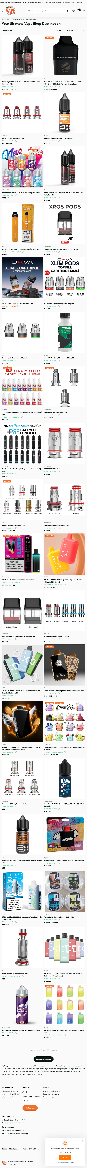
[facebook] (26, 1092)
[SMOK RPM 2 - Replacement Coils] (64, 499)
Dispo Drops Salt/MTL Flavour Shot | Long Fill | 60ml (21, 193)
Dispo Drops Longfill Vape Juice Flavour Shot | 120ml (21, 1030)
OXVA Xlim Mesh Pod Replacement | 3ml (59, 303)
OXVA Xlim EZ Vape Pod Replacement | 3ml (17, 303)
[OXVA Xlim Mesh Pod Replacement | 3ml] (64, 277)
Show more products (43, 1059)
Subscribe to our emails (31, 1096)
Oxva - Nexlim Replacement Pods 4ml (15, 358)
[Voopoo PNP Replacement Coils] (22, 499)
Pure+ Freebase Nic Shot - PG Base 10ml (58, 138)
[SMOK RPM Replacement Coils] (22, 112)
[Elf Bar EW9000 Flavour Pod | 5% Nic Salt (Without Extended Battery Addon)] (64, 947)
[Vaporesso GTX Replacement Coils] (22, 778)
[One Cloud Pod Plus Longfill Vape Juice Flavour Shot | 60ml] (22, 443)
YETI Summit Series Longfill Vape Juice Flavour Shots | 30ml (22, 413)
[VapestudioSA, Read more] (73, 10)
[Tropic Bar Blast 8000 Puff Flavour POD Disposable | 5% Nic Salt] (64, 721)
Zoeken (67, 10)
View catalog (3, 11)
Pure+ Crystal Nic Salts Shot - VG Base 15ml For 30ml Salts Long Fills (63, 194)
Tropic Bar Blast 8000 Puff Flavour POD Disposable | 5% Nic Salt (64, 748)
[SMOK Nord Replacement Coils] (64, 386)
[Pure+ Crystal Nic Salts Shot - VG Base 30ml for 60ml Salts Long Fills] (22, 56)
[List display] (60, 30)
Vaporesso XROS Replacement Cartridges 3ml (61, 249)
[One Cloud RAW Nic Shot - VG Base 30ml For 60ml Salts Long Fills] (64, 778)
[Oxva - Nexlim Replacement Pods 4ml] (22, 332)
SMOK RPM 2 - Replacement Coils (56, 525)
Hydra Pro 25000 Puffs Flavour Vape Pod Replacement (64, 860)
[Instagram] (23, 1092)
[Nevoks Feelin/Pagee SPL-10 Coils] (64, 610)
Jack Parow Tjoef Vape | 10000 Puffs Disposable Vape (64, 691)
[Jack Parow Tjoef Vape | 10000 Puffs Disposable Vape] (64, 665)
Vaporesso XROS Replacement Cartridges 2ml (18, 636)
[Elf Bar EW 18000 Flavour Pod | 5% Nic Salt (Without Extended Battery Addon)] (22, 665)
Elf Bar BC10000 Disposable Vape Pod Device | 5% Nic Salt (64, 1031)
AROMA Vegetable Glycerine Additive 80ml (60, 358)
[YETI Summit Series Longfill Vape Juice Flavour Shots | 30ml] (22, 386)
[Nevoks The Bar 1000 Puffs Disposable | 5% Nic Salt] (22, 223)
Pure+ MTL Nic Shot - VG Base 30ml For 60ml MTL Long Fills (22, 862)
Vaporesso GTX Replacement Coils (14, 804)
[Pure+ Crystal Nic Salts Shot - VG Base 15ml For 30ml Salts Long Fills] (64, 166)
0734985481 (9, 1127)
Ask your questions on (16, 1133)
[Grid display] (57, 30)
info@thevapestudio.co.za (14, 1130)
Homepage (5, 19)
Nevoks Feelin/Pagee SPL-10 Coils (56, 636)
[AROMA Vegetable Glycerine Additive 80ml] (64, 332)
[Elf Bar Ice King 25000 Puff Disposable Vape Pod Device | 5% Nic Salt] (22, 891)
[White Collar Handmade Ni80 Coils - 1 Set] (64, 891)
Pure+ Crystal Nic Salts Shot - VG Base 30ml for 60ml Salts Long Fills (21, 83)
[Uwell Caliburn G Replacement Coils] (22, 947)
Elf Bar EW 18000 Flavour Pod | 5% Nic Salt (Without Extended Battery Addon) (21, 692)
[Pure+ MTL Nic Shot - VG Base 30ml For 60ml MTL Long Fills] (22, 834)
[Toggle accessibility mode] (84, 2)
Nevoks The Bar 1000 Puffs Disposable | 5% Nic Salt (20, 249)
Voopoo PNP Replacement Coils (13, 525)
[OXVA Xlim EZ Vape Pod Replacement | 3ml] (22, 277)
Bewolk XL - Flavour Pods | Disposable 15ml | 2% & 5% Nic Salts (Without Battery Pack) (21, 748)
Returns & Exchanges (10, 1149)
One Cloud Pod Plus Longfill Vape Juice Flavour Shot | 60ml (21, 470)
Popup (16, 86)
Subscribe (30, 1108)
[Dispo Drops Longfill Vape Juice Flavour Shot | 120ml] (22, 1004)
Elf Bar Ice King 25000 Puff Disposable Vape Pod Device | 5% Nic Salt (22, 918)
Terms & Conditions (31, 1149)
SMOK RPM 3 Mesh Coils (53, 469)
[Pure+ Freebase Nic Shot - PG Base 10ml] (64, 112)
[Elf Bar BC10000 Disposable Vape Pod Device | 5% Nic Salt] (64, 1004)
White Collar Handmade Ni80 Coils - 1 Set (59, 917)
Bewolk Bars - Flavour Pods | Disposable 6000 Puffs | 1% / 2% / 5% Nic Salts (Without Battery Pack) (63, 83)
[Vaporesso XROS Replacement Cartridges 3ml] (64, 223)
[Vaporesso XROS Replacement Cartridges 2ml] (22, 610)
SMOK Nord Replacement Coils (55, 412)
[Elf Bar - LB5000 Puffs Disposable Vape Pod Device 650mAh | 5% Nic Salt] (64, 554)
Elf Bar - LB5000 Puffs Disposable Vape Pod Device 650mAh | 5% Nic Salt (63, 581)
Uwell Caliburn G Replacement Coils (15, 974)
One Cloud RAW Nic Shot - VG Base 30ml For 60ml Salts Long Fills (64, 805)
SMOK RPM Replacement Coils (13, 138)
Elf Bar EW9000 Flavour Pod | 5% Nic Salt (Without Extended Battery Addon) (62, 975)
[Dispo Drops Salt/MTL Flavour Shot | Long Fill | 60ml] (22, 166)
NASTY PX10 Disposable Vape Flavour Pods (18, 580)
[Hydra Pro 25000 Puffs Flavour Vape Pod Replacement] (64, 834)
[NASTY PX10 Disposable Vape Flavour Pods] (22, 554)
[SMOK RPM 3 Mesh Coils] (64, 443)
